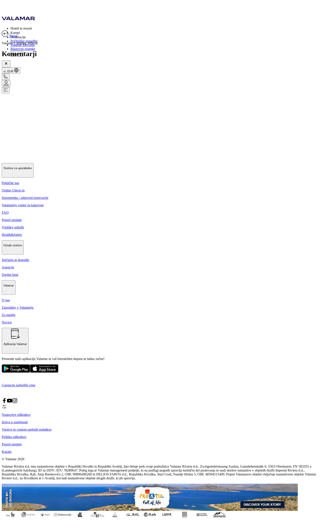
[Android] (44, 371)
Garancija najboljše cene (18, 385)
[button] (164, 28)
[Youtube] (9, 402)
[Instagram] (14, 402)
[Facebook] (4, 402)
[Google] (16, 371)
